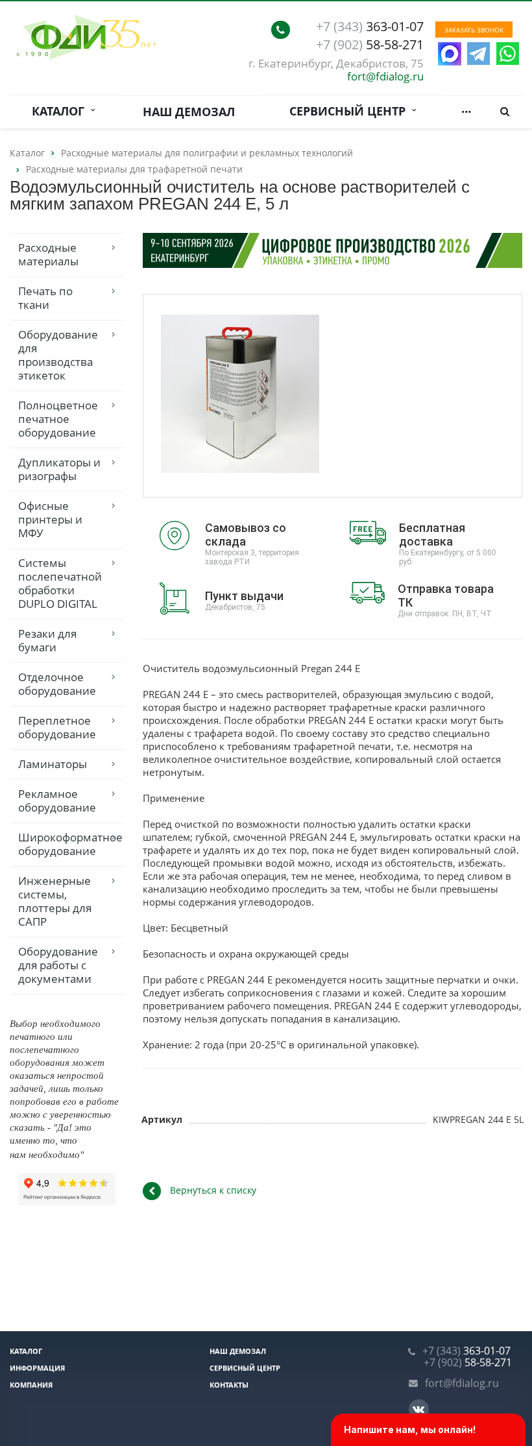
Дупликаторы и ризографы (59, 469)
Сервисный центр (350, 111)
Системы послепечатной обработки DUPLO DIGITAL (60, 583)
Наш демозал (189, 111)
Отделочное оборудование (57, 683)
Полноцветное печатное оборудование (58, 419)
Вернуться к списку (213, 1190)
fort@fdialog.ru (385, 76)
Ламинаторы (52, 763)
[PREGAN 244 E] (240, 396)
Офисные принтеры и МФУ (50, 519)
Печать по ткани (45, 297)
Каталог (61, 111)
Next (299, 395)
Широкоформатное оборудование (70, 844)
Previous (180, 395)
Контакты (229, 1385)
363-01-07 (370, 26)
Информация (37, 1368)
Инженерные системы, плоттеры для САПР (54, 901)
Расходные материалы (48, 254)
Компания (31, 1385)
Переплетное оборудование (57, 727)
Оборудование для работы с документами (58, 965)
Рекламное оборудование (57, 800)
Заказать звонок (473, 29)
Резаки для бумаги (47, 640)
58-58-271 (370, 44)
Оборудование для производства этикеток (58, 355)
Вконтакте (419, 1409)
